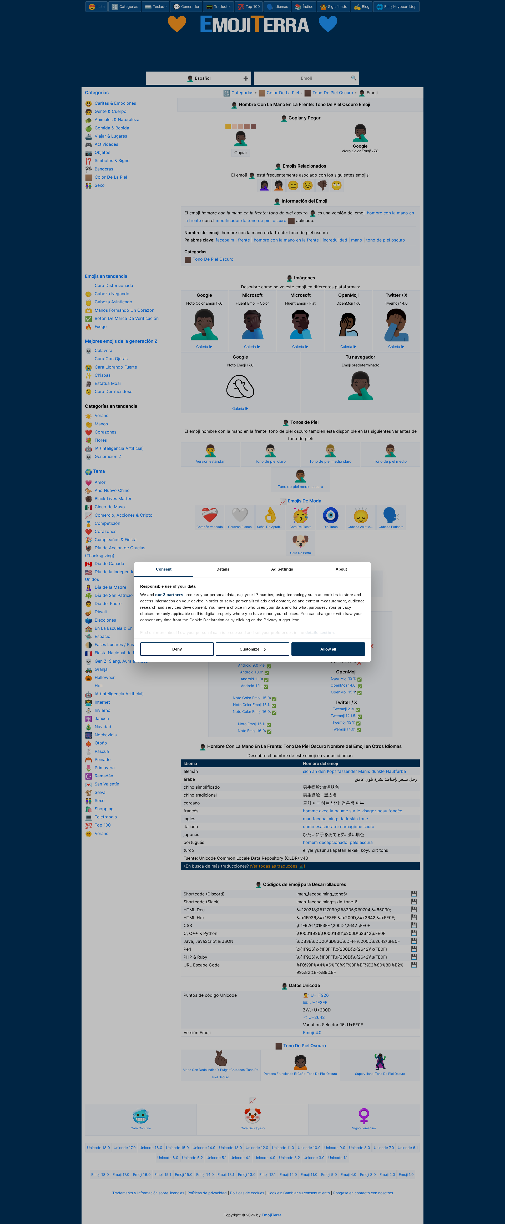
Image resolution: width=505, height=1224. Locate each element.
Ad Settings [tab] (282, 569)
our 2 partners (169, 594)
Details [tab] (222, 569)
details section (319, 632)
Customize (249, 649)
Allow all (328, 649)
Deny (177, 649)
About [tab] (341, 569)
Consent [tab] (164, 569)
